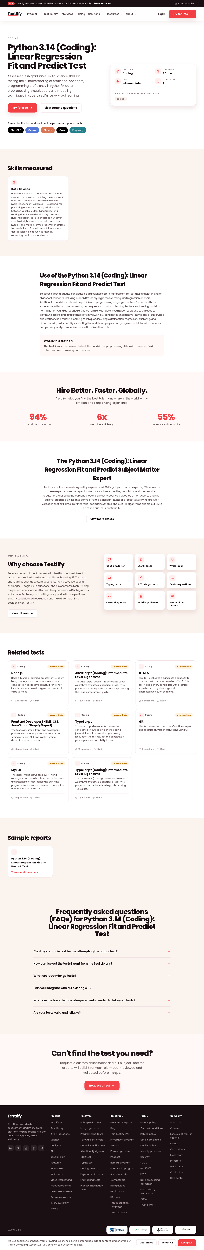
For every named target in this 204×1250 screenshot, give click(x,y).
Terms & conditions (151, 1128)
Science (55, 1139)
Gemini (32, 130)
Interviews (67, 14)
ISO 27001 (145, 1168)
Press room (176, 1155)
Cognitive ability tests (93, 1145)
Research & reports (121, 1122)
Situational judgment (92, 1151)
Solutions (94, 14)
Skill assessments (61, 1197)
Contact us (176, 1172)
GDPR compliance (150, 1139)
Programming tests (91, 1134)
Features (56, 1162)
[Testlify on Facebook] (34, 1148)
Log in (162, 14)
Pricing (81, 14)
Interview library (60, 1203)
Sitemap (115, 1145)
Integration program (122, 1139)
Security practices (150, 1151)
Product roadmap (61, 1185)
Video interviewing (61, 1180)
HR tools (115, 1197)
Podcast (115, 1157)
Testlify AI (56, 1122)
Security (144, 1157)
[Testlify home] (15, 14)
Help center (176, 1178)
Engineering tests (90, 1180)
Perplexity (78, 130)
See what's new (102, 3)
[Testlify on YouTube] (41, 1148)
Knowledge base (120, 1151)
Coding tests (87, 1168)
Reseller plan (58, 1157)
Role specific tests (91, 1122)
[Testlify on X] (18, 1148)
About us (175, 1122)
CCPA (143, 1199)
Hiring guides (117, 1185)
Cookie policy (148, 1145)
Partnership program (122, 1168)
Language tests (89, 1128)
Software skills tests (91, 1139)
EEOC (143, 1174)
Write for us (176, 1166)
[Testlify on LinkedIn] (11, 1148)
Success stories (119, 1174)
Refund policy (148, 1134)
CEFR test (85, 1157)
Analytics (56, 1145)
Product (32, 14)
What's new (57, 1168)
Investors (175, 1160)
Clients (174, 1143)
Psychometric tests (91, 1174)
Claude (48, 130)
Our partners (177, 1149)
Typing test (87, 1162)
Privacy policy (148, 1122)
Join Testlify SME (119, 1134)
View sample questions (24, 872)
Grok (62, 130)
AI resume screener (62, 1191)
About (129, 14)
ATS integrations (60, 1134)
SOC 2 (143, 1162)
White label (57, 1174)
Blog (113, 1128)
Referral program (120, 1162)
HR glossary (117, 1191)
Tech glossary (118, 1212)
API (52, 1151)
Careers (174, 1128)
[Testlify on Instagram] (26, 1148)
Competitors (117, 1180)
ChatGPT (16, 130)
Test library (51, 14)
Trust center (147, 1204)
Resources (112, 14)
